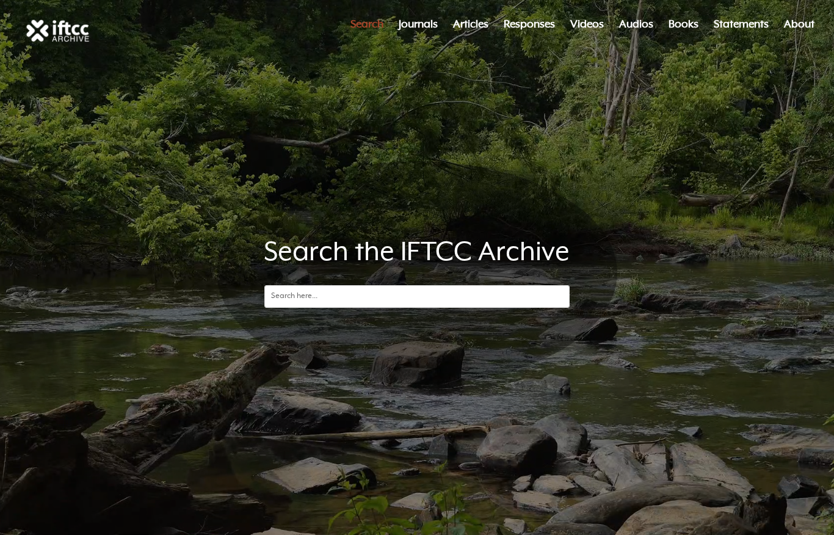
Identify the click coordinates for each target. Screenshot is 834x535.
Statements (741, 25)
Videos (587, 25)
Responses (529, 25)
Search (366, 25)
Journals (418, 25)
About (799, 25)
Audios (636, 25)
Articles (470, 25)
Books (683, 25)
